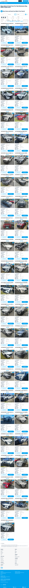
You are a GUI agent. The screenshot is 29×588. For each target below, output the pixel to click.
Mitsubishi (2, 552)
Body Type (2, 19)
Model (13, 16)
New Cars (2, 557)
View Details (4, 42)
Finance (16, 555)
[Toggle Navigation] (27, 3)
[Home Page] (4, 1)
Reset (15, 14)
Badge (18, 16)
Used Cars (2, 559)
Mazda (1, 551)
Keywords (9, 14)
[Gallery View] (25, 14)
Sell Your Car (2, 560)
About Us (16, 560)
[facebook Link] (1, 567)
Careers (16, 561)
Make (7, 16)
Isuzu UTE (2, 550)
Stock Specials (2, 563)
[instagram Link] (2, 567)
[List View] (27, 14)
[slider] (12, 21)
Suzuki (1, 553)
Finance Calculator (17, 556)
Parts (15, 550)
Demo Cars (2, 558)
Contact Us (10, 42)
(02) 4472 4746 (4, 573)
